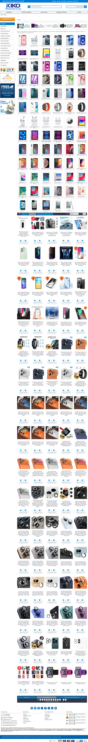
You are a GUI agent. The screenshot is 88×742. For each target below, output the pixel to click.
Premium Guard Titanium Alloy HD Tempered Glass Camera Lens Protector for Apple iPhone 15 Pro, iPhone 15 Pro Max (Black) (81, 503)
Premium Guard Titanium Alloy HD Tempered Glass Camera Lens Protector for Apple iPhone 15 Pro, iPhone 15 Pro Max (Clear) (24, 533)
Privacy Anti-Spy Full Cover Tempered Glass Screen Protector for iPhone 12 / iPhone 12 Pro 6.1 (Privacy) (38, 264)
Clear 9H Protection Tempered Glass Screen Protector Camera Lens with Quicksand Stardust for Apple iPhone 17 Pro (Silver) (52, 473)
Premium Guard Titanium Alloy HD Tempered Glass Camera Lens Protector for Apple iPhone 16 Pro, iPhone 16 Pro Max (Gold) (24, 563)
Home (2, 14)
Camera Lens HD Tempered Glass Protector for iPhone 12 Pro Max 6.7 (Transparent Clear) (52, 234)
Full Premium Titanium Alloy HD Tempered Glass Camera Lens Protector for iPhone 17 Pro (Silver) (23, 383)
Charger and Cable (5, 40)
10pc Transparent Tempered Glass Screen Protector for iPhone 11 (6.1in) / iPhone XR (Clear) (80, 264)
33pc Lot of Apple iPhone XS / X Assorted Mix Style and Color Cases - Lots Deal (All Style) (24, 683)
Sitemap (46, 718)
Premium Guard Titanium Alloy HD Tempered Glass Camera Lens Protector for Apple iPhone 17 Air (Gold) (37, 593)
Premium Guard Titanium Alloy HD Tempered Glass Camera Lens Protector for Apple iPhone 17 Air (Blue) (80, 563)
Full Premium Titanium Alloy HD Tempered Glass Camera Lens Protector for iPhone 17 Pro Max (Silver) (66, 383)
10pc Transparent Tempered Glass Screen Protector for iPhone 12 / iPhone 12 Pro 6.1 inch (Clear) (38, 294)
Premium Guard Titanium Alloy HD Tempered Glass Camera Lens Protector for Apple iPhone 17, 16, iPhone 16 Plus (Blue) (38, 623)
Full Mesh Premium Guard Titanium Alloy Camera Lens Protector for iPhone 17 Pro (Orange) (52, 413)
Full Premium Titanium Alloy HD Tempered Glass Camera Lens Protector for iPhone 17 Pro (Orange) (80, 354)
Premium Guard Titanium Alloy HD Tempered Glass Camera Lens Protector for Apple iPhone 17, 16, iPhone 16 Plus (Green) (66, 623)
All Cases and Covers (5, 31)
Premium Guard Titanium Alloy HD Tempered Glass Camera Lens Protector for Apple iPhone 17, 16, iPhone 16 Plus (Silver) (24, 653)
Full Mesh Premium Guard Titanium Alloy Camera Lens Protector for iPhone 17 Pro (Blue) (24, 413)
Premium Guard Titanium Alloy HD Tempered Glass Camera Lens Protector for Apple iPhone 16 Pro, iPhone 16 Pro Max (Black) (81, 533)
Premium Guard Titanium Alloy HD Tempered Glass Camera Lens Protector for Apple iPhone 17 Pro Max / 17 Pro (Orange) (80, 593)
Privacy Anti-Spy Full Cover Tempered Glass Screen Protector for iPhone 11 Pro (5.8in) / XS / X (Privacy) (66, 324)
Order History (47, 715)
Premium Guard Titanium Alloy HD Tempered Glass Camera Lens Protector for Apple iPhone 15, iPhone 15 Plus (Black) (52, 533)
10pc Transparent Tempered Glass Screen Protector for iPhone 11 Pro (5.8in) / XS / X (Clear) (80, 324)
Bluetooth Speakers (5, 38)
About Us (25, 714)
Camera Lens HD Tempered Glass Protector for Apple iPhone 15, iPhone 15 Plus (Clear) (66, 653)
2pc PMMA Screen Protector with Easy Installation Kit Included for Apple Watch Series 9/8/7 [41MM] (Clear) (66, 503)
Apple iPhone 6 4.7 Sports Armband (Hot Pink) (66, 683)
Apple (5, 14)
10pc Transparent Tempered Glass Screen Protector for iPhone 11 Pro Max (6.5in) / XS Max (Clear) (24, 294)
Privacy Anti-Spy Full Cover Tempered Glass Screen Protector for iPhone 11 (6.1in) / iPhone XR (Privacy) (80, 294)
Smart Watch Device (5, 50)
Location (25, 717)
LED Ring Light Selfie (5, 55)
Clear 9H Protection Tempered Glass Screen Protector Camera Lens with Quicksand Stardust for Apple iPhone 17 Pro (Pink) (38, 473)
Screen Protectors (4, 33)
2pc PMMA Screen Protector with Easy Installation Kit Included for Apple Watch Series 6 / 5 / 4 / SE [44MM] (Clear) (66, 443)
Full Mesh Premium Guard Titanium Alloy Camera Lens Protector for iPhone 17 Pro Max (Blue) (80, 413)
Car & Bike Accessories (6, 45)
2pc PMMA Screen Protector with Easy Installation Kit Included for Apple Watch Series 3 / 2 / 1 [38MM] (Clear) (23, 353)
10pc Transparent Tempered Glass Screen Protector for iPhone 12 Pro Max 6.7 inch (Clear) (66, 294)
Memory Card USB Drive (6, 53)
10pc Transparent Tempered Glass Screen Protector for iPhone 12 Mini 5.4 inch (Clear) (52, 294)
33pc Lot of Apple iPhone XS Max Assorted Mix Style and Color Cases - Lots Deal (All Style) (38, 683)
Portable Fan (3, 60)
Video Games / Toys (5, 57)
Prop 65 (24, 722)
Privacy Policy (26, 720)
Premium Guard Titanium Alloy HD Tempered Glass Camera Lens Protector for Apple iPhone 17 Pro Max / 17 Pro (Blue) (66, 593)
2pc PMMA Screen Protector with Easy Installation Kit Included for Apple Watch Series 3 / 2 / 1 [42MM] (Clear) (52, 353)
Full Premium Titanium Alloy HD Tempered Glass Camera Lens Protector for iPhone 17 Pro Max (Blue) (38, 383)
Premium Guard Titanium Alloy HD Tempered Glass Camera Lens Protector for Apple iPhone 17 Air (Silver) (52, 593)
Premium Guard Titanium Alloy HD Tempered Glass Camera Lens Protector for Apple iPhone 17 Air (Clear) (23, 593)
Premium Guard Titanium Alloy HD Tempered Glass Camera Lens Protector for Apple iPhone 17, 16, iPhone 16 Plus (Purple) (80, 623)
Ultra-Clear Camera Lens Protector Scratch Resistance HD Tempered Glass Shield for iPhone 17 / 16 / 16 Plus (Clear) (80, 653)
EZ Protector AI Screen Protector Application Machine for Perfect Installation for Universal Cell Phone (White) (24, 234)
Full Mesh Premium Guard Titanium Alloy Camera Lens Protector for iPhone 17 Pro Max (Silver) (52, 443)
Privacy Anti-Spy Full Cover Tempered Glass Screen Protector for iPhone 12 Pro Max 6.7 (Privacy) (66, 264)
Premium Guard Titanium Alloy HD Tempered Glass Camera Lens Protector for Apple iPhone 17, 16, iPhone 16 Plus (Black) (24, 623)
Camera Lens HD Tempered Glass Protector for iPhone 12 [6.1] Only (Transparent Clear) (80, 234)
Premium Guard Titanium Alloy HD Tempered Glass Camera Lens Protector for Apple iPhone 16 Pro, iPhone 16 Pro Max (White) (52, 563)
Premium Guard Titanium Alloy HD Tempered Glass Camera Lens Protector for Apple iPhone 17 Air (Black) (66, 563)
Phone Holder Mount (5, 43)
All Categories (4, 65)
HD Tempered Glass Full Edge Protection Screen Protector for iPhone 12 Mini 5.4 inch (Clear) (52, 324)
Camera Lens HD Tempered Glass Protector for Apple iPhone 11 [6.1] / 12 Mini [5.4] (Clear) (24, 264)
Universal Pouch (4, 48)
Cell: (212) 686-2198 (6, 714)
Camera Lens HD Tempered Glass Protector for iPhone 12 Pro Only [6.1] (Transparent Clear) (66, 234)
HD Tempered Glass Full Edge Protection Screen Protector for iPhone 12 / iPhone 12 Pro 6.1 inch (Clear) (38, 324)
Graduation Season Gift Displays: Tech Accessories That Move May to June (77, 717)
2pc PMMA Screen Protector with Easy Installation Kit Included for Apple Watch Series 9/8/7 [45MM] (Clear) (37, 653)
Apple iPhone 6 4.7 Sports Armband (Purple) (80, 683)
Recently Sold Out (48, 719)
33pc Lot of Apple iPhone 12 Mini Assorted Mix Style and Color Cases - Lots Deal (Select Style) (38, 234)
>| (65, 699)
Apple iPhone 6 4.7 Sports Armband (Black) (52, 683)
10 (57, 699)
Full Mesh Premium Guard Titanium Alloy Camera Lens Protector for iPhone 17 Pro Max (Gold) (24, 443)
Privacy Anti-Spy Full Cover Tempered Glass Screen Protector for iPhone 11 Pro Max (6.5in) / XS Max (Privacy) (23, 324)
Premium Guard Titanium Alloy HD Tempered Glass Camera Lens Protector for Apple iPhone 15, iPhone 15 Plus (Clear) (66, 533)
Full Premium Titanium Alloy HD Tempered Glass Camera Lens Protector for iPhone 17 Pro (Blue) (66, 354)
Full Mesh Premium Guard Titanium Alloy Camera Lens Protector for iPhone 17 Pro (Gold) (38, 413)
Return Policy (25, 718)
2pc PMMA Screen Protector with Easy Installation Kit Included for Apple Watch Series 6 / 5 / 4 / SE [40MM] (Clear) (80, 383)
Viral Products (4, 26)
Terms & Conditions (27, 721)
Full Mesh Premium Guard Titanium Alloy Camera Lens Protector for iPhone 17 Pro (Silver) (66, 413)
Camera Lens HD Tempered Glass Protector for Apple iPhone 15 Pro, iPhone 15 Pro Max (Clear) (52, 653)
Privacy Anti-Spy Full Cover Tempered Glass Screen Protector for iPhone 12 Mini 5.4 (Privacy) (52, 264)
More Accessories (4, 62)
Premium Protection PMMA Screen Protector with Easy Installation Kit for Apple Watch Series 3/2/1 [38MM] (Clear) (38, 353)
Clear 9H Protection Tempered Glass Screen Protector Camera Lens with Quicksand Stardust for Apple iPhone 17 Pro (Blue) (80, 443)
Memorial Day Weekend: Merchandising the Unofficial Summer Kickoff (77, 714)
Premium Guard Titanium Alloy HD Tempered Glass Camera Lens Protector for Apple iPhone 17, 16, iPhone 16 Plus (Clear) (52, 623)
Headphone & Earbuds (5, 36)
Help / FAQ (47, 716)
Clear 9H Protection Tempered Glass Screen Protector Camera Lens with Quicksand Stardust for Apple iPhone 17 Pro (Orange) (24, 473)
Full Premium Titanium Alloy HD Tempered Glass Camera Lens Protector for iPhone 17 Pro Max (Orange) (52, 383)
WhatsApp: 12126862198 (8, 717)
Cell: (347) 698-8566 (6, 715)
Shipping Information (27, 715)
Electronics (3, 28)
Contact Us (47, 714)
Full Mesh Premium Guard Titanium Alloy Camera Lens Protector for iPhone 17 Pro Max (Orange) (38, 443)
